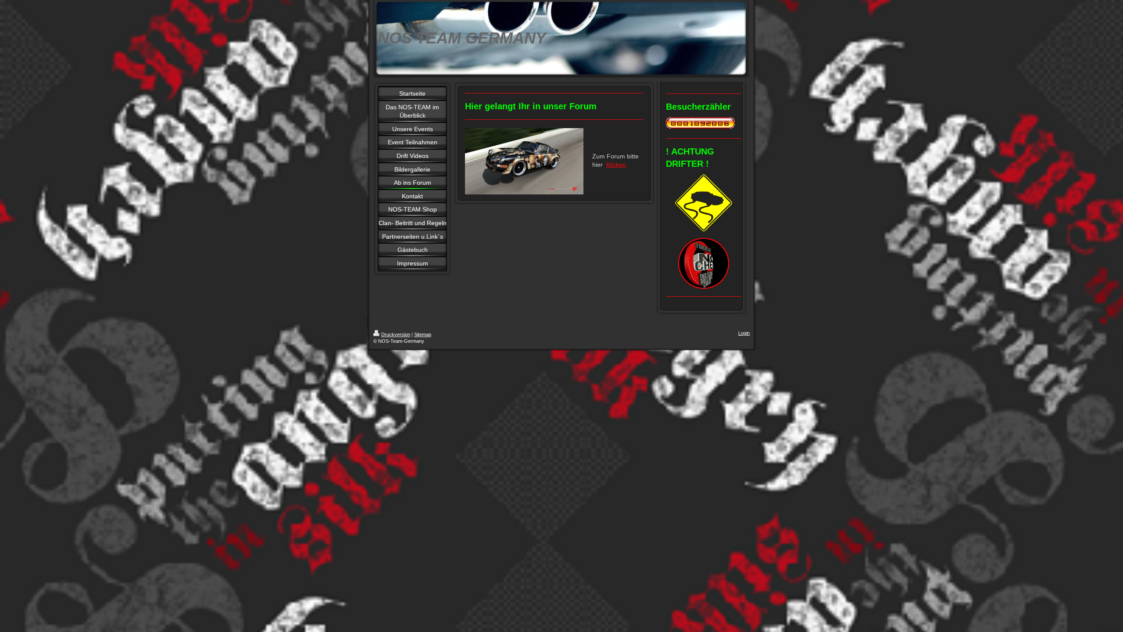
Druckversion (395, 334)
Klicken (616, 164)
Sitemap (422, 334)
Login (744, 333)
